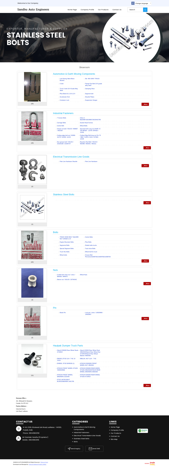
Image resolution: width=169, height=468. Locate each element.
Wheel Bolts (83, 125)
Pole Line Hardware (91, 161)
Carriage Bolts (61, 122)
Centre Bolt (60, 125)
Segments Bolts (64, 245)
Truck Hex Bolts (64, 251)
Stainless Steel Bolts (63, 194)
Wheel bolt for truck (91, 251)
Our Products (103, 10)
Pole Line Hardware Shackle (68, 161)
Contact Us (116, 10)
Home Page (72, 10)
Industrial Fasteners (63, 113)
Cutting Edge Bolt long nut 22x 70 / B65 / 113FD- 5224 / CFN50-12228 (90, 137)
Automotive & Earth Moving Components (74, 74)
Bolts (55, 232)
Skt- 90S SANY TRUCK (92, 78)
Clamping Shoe (90, 88)
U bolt (61, 83)
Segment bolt (89, 93)
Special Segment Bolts (67, 248)
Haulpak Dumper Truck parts (68, 345)
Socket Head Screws (86, 122)
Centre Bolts (89, 237)
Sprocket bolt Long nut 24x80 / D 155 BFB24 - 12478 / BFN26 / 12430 (90, 130)
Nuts (55, 270)
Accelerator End (65, 97)
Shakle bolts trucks (91, 245)
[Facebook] (132, 4)
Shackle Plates (89, 97)
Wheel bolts (63, 255)
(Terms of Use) (44, 462)
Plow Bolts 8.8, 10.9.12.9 (67, 93)
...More (145, 104)
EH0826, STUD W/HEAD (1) (65, 363)
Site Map (114, 439)
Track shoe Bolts (90, 248)
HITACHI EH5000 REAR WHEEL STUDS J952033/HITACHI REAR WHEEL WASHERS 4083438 (90, 370)
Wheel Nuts (83, 274)
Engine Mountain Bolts (67, 242)
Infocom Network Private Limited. (37, 464)
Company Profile (87, 10)
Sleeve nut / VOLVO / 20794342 (67, 279)
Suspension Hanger (91, 100)
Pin (54, 307)
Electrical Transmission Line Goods (71, 156)
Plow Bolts (88, 242)
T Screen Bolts (61, 118)
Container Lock (64, 100)
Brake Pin (63, 312)
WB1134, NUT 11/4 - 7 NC (88, 358)
